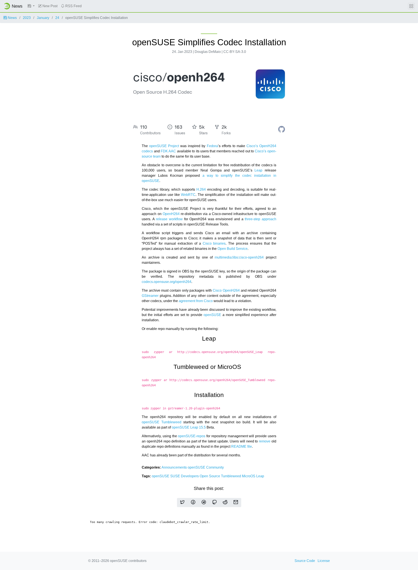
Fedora (212, 146)
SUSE (175, 476)
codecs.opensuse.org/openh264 (166, 282)
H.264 (201, 189)
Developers (190, 476)
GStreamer (150, 296)
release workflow (169, 219)
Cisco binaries (214, 243)
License (324, 561)
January (43, 18)
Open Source (210, 476)
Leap (258, 170)
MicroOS (249, 476)
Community (215, 467)
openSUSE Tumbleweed (161, 422)
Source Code (305, 561)
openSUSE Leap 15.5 (189, 427)
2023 (27, 18)
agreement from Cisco (196, 301)
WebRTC (188, 195)
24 (57, 18)
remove (264, 441)
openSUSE (212, 315)
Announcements (175, 467)
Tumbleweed (231, 476)
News (12, 18)
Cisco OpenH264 (226, 290)
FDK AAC (168, 151)
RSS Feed (73, 6)
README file (241, 446)
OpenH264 (171, 214)
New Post (49, 6)
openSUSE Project (164, 146)
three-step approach (260, 219)
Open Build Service (232, 249)
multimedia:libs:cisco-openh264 (239, 257)
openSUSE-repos (191, 436)
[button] (31, 6)
